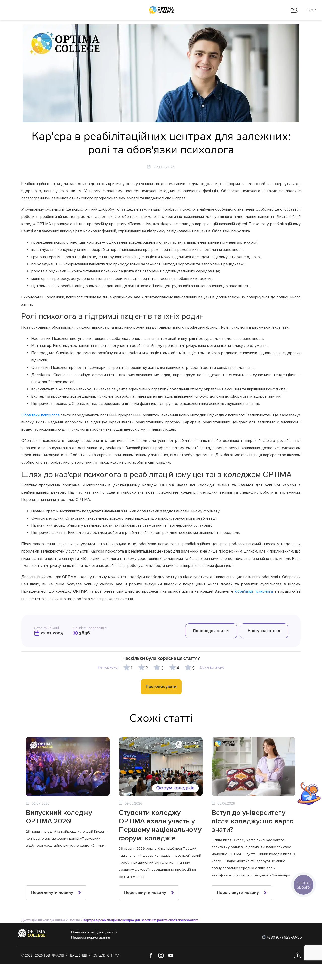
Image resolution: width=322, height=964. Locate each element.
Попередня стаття (211, 630)
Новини (74, 920)
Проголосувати (161, 686)
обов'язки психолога (254, 591)
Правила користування (90, 937)
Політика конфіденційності (94, 932)
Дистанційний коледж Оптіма (43, 920)
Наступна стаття (264, 630)
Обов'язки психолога (40, 415)
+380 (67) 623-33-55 (284, 937)
